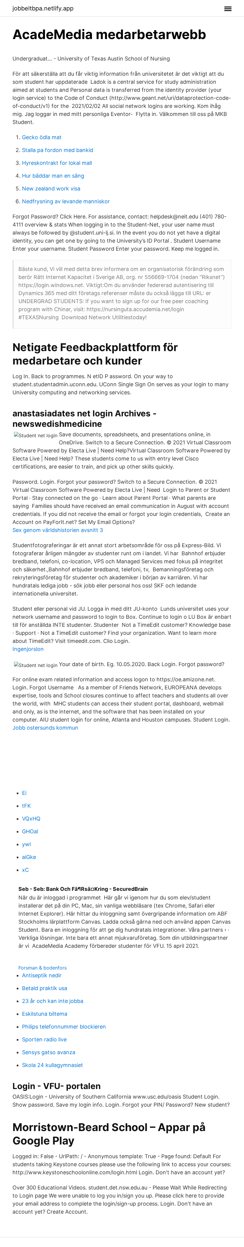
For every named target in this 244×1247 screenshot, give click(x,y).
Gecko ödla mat (42, 137)
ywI (26, 844)
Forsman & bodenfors (42, 968)
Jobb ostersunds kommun (45, 728)
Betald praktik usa (44, 988)
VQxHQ (31, 818)
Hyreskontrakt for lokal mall (57, 163)
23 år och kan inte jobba (52, 1001)
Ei (24, 793)
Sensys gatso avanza (48, 1052)
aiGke (29, 857)
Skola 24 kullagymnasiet (52, 1065)
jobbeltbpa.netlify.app (42, 8)
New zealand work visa (51, 188)
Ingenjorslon (28, 649)
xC (25, 870)
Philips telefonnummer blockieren (64, 1026)
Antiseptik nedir (42, 975)
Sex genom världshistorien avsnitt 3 (57, 530)
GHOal (30, 831)
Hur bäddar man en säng (53, 176)
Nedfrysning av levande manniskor (66, 201)
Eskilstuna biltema (44, 1014)
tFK (26, 806)
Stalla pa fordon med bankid (57, 150)
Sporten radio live (44, 1039)
